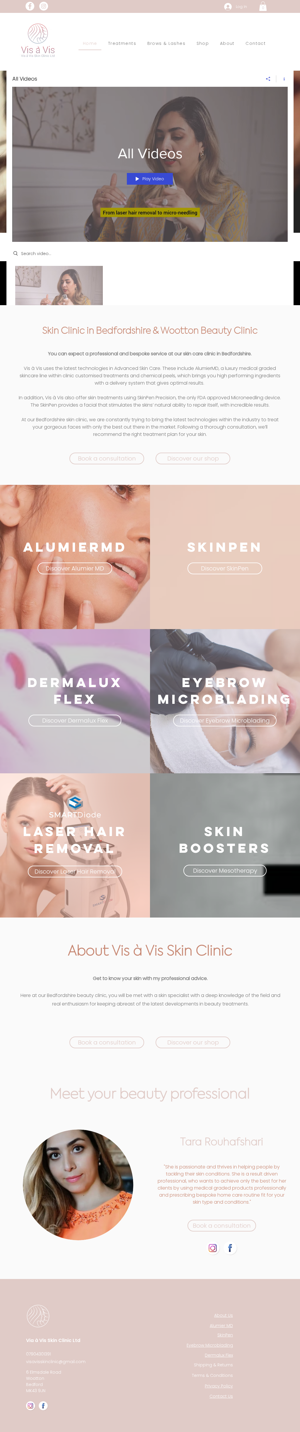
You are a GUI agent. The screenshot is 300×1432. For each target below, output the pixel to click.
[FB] (230, 1248)
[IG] (212, 1248)
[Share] (268, 78)
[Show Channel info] (282, 78)
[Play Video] (59, 291)
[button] (263, 6)
